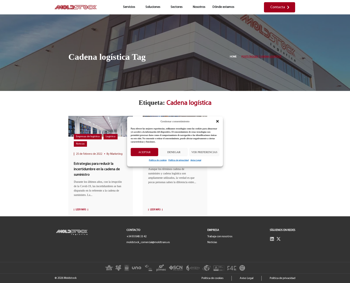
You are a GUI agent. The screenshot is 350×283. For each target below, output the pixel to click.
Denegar (173, 152)
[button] (217, 121)
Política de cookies (158, 160)
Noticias (80, 144)
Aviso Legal (195, 160)
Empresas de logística (88, 136)
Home (233, 56)
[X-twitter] (278, 239)
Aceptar (144, 152)
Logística (110, 136)
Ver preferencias (204, 152)
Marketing (116, 154)
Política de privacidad (178, 160)
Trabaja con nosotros (219, 236)
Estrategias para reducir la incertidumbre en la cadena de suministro (97, 169)
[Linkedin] (272, 239)
